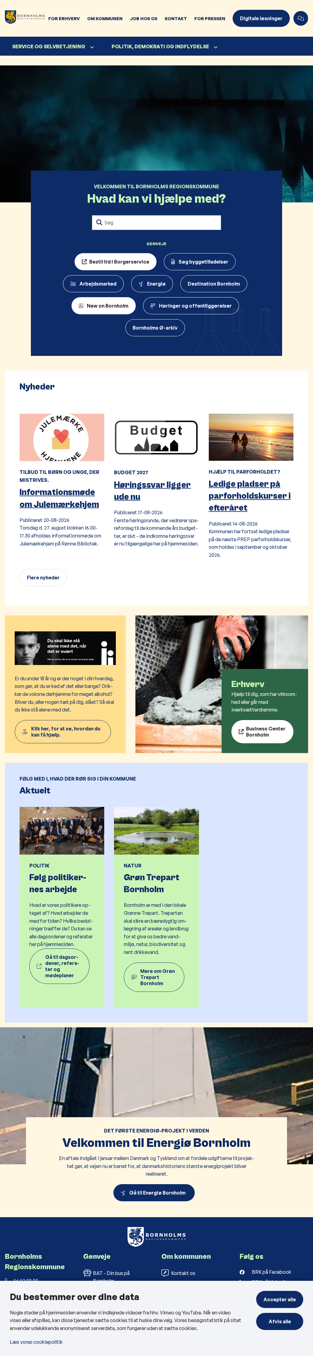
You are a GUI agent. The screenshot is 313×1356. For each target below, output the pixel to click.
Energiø (156, 284)
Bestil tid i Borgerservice (119, 262)
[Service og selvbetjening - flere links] (91, 47)
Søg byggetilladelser (203, 262)
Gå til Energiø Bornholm (158, 1193)
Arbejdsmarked (97, 284)
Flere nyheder (43, 578)
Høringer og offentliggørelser (195, 306)
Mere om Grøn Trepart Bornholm (157, 977)
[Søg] (99, 222)
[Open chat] (300, 18)
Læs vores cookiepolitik (36, 1342)
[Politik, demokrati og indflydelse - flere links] (215, 47)
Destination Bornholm (214, 284)
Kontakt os (183, 1273)
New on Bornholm (107, 306)
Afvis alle (280, 1321)
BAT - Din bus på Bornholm (111, 1277)
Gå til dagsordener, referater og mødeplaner (62, 966)
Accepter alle (279, 1299)
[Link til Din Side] (65, 684)
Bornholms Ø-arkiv (155, 328)
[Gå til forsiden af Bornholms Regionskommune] (22, 18)
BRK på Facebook (271, 1272)
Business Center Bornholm (265, 732)
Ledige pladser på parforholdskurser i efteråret (250, 496)
